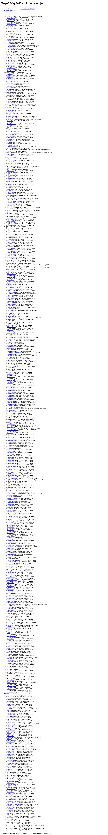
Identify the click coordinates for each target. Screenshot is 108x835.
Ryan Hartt (10, 199)
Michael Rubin (11, 58)
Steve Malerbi (11, 54)
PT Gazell (10, 330)
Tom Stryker (10, 287)
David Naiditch (11, 43)
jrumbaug (9, 211)
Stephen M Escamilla (13, 198)
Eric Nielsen (10, 458)
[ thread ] (23, 9)
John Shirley (10, 769)
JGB (8, 83)
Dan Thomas (10, 187)
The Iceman (10, 21)
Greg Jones (10, 215)
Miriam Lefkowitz (12, 498)
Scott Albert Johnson (12, 430)
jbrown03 (10, 717)
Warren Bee (10, 705)
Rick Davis (10, 663)
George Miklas (11, 292)
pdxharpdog (10, 86)
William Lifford (11, 222)
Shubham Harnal (11, 261)
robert (9, 25)
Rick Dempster (11, 19)
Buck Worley (10, 51)
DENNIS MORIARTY (13, 708)
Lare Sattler (10, 361)
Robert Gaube (11, 377)
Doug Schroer (11, 664)
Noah (8, 728)
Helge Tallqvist (11, 258)
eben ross (9, 143)
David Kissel (10, 510)
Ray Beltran (10, 513)
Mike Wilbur (10, 219)
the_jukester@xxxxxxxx (14, 724)
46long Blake (11, 221)
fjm (8, 334)
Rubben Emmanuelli (12, 146)
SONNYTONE (11, 674)
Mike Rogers (10, 434)
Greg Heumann (11, 302)
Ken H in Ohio (11, 789)
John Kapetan (11, 386)
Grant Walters (11, 55)
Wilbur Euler (10, 395)
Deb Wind (10, 810)
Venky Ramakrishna (12, 711)
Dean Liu (9, 614)
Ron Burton (10, 139)
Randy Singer (11, 18)
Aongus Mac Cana (12, 310)
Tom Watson (10, 581)
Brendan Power (11, 440)
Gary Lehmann (11, 269)
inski (8, 539)
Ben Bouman (11, 595)
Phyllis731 (10, 121)
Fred (8, 343)
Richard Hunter (11, 24)
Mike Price (10, 189)
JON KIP (9, 313)
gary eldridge (10, 680)
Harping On (10, 163)
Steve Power (10, 522)
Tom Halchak (11, 71)
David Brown (11, 660)
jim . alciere (10, 134)
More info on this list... (10, 10)
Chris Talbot (10, 154)
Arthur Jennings (11, 65)
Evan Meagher (11, 248)
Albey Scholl (10, 536)
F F (8, 28)
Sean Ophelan (11, 410)
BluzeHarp (10, 551)
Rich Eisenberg (11, 105)
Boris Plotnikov (11, 298)
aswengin (9, 780)
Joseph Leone (11, 57)
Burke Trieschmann (12, 46)
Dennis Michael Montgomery (15, 737)
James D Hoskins (12, 580)
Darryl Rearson (11, 567)
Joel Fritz (9, 60)
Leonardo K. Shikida (13, 355)
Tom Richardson (11, 124)
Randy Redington (12, 571)
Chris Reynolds (11, 686)
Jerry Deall (10, 136)
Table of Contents (15, 12)
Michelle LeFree (11, 93)
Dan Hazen (10, 608)
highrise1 (9, 773)
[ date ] (33, 9)
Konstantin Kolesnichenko (14, 119)
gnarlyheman (10, 181)
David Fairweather (12, 116)
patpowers (10, 507)
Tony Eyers (10, 49)
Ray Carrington (11, 655)
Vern (8, 266)
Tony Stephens (11, 37)
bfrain (9, 128)
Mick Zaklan (10, 158)
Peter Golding (11, 245)
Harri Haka (10, 325)
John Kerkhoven (11, 89)
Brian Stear (10, 165)
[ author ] (28, 9)
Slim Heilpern (11, 340)
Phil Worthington (12, 622)
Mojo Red (10, 77)
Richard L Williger (12, 787)
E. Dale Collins (11, 160)
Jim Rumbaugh (11, 695)
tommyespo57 (11, 277)
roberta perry (10, 34)
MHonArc (46, 833)
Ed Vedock (10, 131)
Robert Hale (10, 31)
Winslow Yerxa (11, 75)
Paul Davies (10, 240)
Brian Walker (10, 255)
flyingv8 (9, 387)
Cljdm (9, 422)
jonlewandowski (11, 225)
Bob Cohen (10, 39)
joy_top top (10, 575)
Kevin (9, 151)
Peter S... (9, 548)
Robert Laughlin (11, 218)
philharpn (9, 74)
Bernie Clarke (11, 587)
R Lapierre (10, 433)
